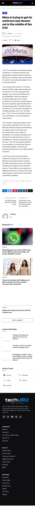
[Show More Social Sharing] (22, 40)
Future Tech (5, 483)
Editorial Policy (6, 450)
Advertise (5, 441)
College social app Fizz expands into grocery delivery (20, 337)
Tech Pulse (5, 491)
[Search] (32, 3)
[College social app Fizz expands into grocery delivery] (6, 337)
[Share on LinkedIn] (18, 40)
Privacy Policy (6, 453)
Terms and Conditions (8, 456)
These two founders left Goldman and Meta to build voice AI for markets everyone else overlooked (15, 282)
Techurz (10, 33)
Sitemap (4, 494)
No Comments (7, 36)
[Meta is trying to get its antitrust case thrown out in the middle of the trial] (17, 54)
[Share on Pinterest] (15, 40)
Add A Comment (17, 320)
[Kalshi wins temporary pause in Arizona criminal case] (17, 296)
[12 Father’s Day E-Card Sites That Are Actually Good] (6, 347)
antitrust (5, 181)
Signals (4, 488)
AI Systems (5, 477)
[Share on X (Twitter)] (12, 40)
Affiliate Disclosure (7, 459)
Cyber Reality (6, 480)
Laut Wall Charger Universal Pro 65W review (10, 202)
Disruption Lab (6, 486)
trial (4, 183)
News (8, 8)
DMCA (4, 467)
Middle (23, 181)
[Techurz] (17, 3)
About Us (5, 429)
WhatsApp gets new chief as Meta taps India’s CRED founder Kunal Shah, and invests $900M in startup (16, 252)
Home (3, 8)
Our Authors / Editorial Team (10, 435)
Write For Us (6, 438)
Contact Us (5, 432)
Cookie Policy (6, 462)
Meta (16, 181)
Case (11, 181)
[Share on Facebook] (10, 40)
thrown (29, 181)
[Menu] (3, 3)
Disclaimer (5, 464)
